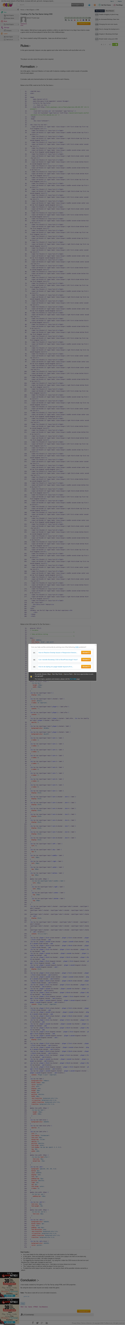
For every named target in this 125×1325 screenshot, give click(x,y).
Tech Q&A (73, 679)
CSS (77, 647)
